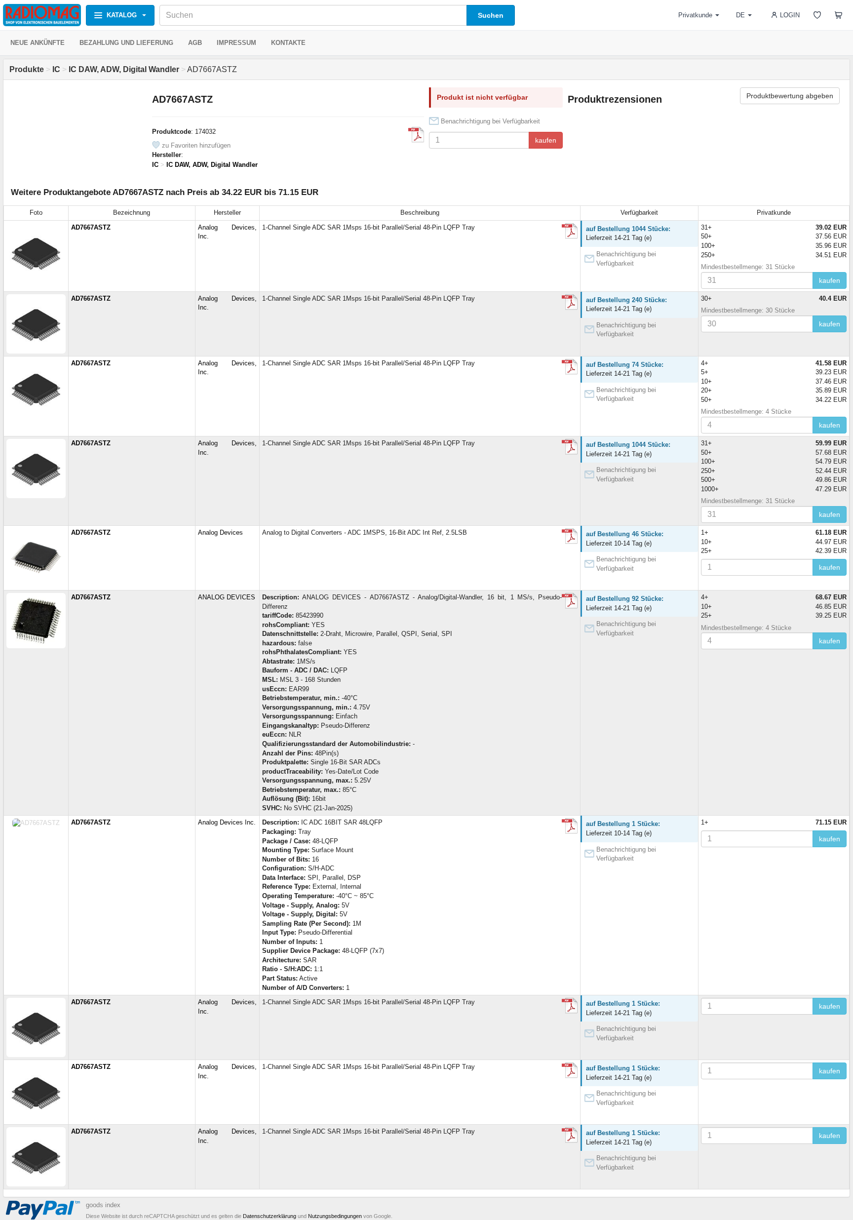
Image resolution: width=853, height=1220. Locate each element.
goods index (103, 1205)
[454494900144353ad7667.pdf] (570, 302)
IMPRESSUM (236, 42)
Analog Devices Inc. (227, 822)
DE (740, 15)
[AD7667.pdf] (416, 135)
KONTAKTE (288, 42)
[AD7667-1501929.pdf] (570, 536)
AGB (195, 42)
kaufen (545, 140)
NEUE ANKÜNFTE (37, 42)
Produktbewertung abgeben (789, 96)
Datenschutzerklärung (269, 1216)
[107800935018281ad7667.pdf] (570, 231)
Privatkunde (695, 15)
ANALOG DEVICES (226, 597)
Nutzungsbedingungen (335, 1216)
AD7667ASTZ (91, 227)
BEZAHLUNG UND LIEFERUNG (126, 42)
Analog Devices (220, 532)
